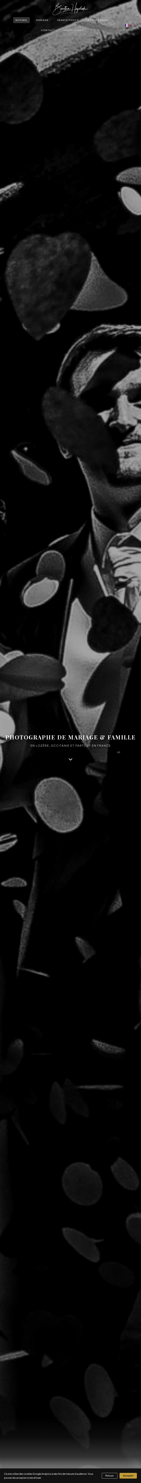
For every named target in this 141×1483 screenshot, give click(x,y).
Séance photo (68, 20)
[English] (133, 25)
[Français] (127, 25)
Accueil (21, 20)
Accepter (128, 1475)
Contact (48, 30)
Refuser (109, 1475)
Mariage (42, 20)
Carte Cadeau (98, 20)
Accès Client (73, 30)
